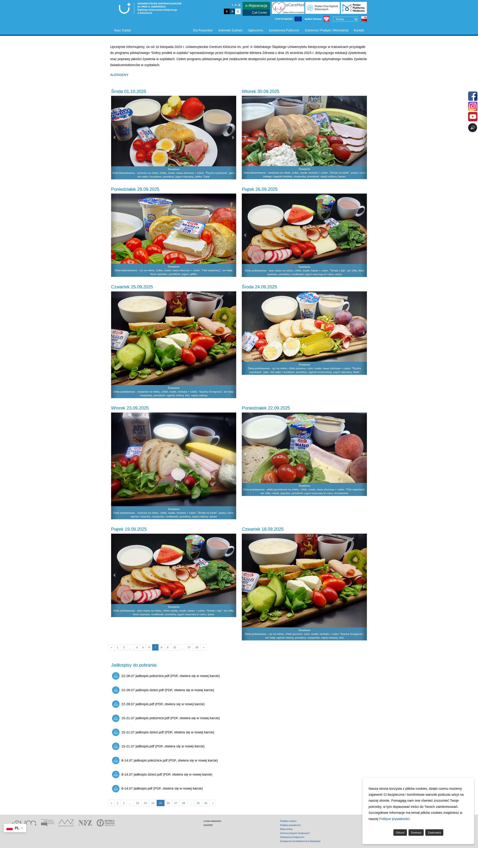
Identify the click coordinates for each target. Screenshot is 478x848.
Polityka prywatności (290, 825)
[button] (114, 137)
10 (174, 647)
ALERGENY (119, 75)
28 (183, 803)
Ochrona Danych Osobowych (295, 833)
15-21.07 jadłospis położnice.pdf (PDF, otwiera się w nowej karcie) (170, 718)
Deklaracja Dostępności (292, 837)
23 (145, 803)
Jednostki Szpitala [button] (230, 30)
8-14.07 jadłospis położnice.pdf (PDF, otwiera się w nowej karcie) (169, 760)
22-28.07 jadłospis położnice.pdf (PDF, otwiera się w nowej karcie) (170, 676)
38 (196, 647)
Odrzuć (400, 832)
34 (205, 803)
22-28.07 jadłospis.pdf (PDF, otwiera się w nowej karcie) (163, 704)
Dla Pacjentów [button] (202, 30)
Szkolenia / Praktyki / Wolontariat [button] (326, 30)
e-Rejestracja (256, 6)
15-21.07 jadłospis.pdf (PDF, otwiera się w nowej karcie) (163, 746)
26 (168, 803)
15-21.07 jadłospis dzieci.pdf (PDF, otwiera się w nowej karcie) (167, 732)
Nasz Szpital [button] (122, 30)
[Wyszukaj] (356, 19)
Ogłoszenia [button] (255, 30)
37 (189, 647)
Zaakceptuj (434, 832)
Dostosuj (416, 832)
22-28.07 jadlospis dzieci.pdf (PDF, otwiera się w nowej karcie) (167, 690)
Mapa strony (286, 829)
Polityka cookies (288, 821)
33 (198, 803)
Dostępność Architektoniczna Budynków (300, 841)
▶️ (365, 142)
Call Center (259, 12)
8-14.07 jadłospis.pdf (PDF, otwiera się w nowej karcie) (162, 788)
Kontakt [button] (359, 30)
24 (152, 803)
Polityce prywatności (394, 819)
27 (175, 803)
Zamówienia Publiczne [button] (284, 30)
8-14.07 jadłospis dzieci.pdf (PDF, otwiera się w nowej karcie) (166, 774)
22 (137, 803)
